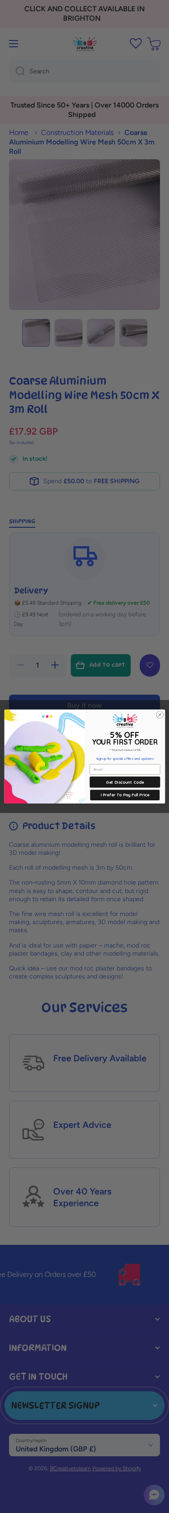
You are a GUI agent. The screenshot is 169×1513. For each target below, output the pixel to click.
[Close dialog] (159, 714)
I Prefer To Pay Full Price (124, 794)
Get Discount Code (125, 781)
